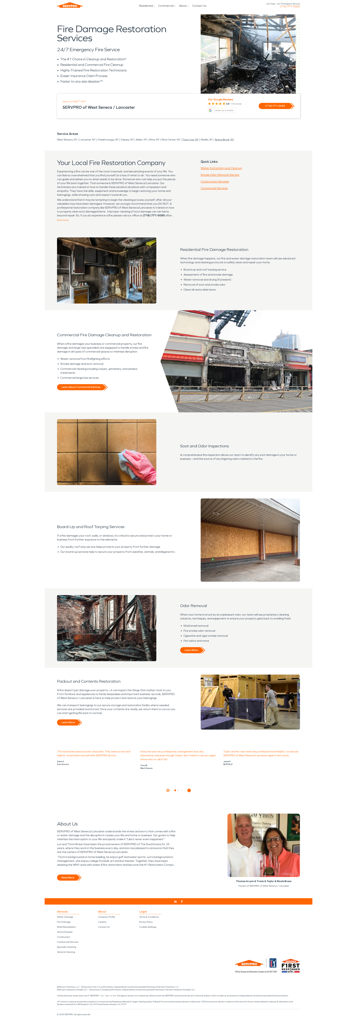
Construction (63, 937)
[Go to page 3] (181, 790)
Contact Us (199, 5)
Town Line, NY (190, 139)
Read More (67, 877)
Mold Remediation (66, 927)
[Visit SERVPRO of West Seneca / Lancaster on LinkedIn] (175, 901)
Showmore (63, 220)
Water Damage (65, 917)
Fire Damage (64, 922)
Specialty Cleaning (66, 947)
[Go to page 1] (175, 790)
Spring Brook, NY (224, 139)
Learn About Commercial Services (80, 387)
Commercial (166, 5)
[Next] (189, 790)
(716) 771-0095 (290, 6)
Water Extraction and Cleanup (221, 168)
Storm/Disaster (65, 932)
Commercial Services (214, 188)
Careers (102, 922)
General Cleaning (66, 952)
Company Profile (106, 917)
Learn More (191, 650)
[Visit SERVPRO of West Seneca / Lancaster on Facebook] (182, 901)
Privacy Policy (146, 922)
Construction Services (215, 181)
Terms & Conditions (149, 917)
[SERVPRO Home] (70, 5)
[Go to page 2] (178, 790)
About (183, 5)
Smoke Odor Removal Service (220, 175)
